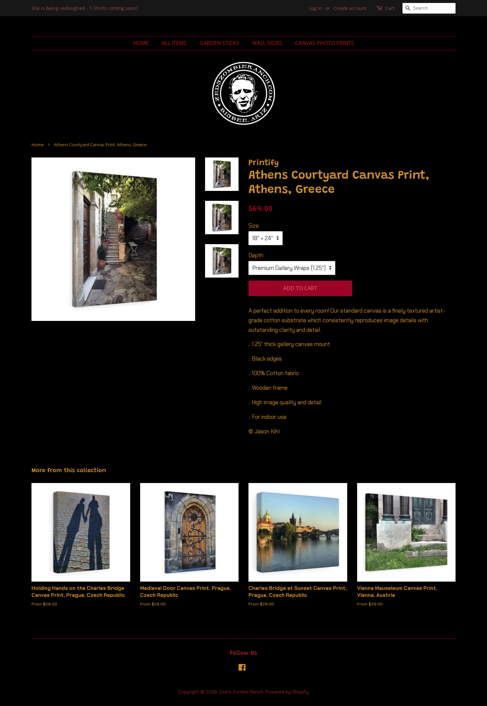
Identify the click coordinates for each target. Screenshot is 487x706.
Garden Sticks (219, 43)
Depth (255, 255)
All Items (174, 43)
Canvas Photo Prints (324, 43)
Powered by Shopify (287, 692)
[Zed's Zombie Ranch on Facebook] (242, 669)
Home (141, 43)
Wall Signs (267, 43)
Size (253, 225)
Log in (315, 8)
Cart (390, 8)
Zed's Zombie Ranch (241, 692)
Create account (350, 8)
